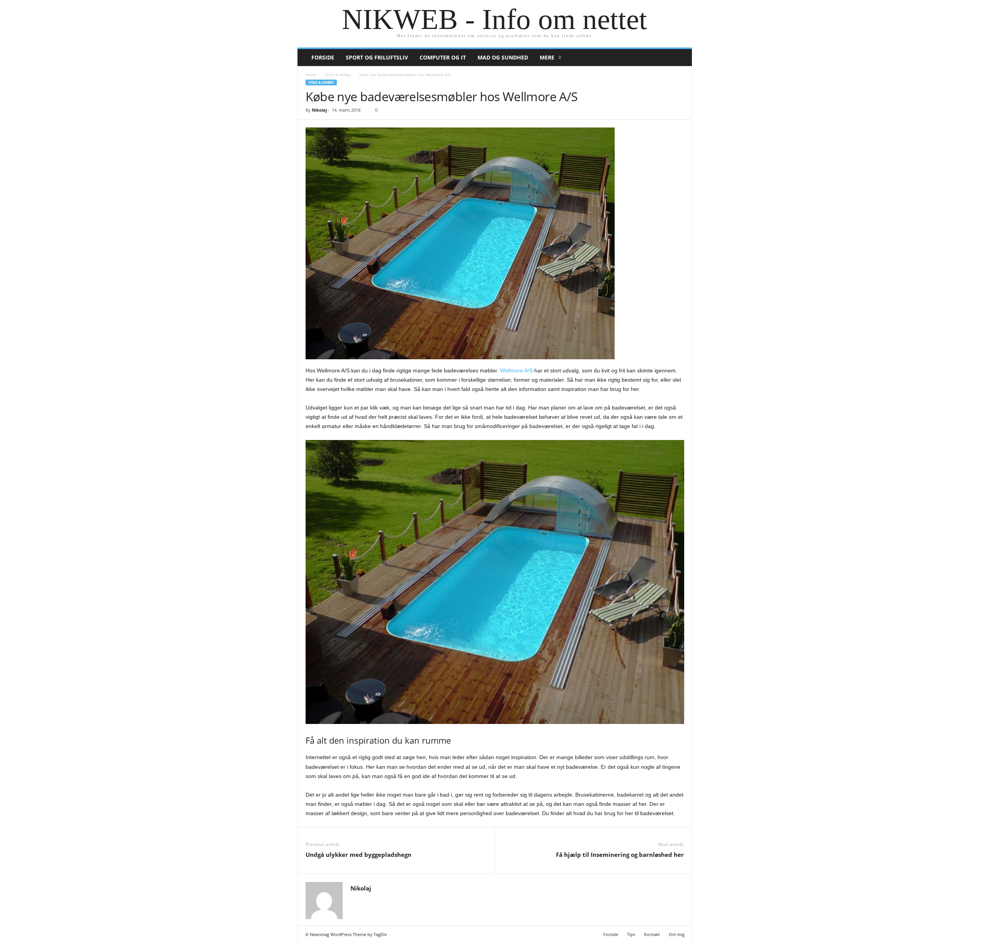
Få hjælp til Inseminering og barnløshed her (620, 854)
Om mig (677, 934)
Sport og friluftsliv (377, 57)
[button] (680, 57)
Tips (631, 934)
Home (311, 74)
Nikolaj (319, 110)
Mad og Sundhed (503, 57)
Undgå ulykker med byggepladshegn (358, 854)
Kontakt (652, 934)
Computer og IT (443, 57)
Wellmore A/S (516, 370)
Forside (322, 57)
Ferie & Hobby (338, 74)
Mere (547, 57)
